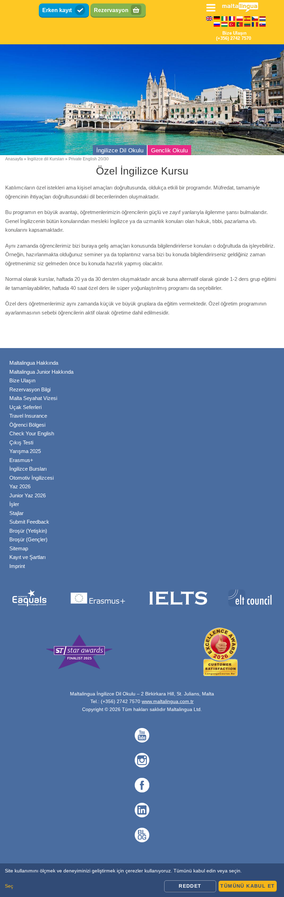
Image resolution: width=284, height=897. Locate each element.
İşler (14, 504)
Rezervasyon (111, 10)
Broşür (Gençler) (28, 539)
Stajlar (16, 513)
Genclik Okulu (169, 150)
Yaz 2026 (19, 486)
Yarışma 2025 (25, 451)
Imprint (17, 566)
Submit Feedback (29, 522)
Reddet (190, 886)
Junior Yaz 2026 (27, 495)
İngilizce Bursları (28, 469)
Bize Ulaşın (22, 380)
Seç (9, 886)
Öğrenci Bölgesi (27, 425)
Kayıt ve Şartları (27, 557)
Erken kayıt (57, 10)
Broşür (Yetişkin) (28, 531)
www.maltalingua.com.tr (168, 701)
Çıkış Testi (21, 442)
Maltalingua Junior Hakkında (41, 372)
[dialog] (142, 880)
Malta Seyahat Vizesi (33, 398)
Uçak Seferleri (25, 407)
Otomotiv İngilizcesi (31, 478)
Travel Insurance (28, 416)
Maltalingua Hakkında (33, 363)
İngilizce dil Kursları (45, 159)
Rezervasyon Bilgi (30, 389)
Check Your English (31, 433)
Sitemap (18, 548)
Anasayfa (14, 159)
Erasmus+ (21, 460)
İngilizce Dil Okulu (119, 150)
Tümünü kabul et (247, 886)
